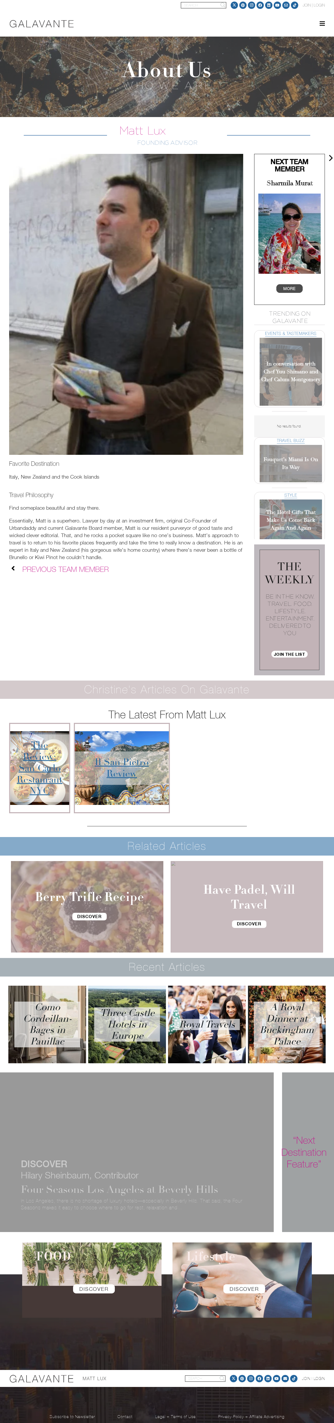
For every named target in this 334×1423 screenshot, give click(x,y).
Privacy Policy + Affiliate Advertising (251, 1416)
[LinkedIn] (268, 5)
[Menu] (322, 23)
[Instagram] (251, 5)
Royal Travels (207, 1024)
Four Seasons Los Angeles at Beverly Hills (119, 1189)
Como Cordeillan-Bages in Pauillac (47, 1024)
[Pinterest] (243, 5)
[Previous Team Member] (15, 569)
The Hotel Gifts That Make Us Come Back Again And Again (291, 520)
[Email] (286, 5)
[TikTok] (294, 5)
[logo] (42, 23)
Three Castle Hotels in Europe (127, 1024)
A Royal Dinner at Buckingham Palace (287, 1024)
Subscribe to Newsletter (72, 1416)
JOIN (307, 5)
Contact (125, 1416)
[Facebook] (260, 5)
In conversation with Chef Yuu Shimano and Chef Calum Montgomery (290, 372)
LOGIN (319, 5)
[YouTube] (277, 5)
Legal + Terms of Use (175, 1416)
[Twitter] (234, 5)
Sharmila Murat (290, 183)
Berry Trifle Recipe (89, 897)
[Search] (222, 5)
